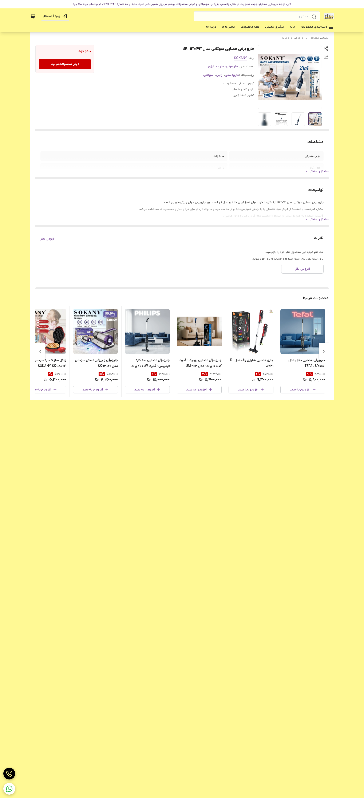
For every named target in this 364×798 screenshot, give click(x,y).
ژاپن (219, 75)
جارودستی (232, 75)
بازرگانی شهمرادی (319, 38)
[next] (40, 351)
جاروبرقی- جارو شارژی (292, 38)
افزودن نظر (47, 239)
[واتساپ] (9, 789)
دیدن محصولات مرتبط (65, 64)
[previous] (324, 351)
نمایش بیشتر (319, 171)
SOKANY (240, 58)
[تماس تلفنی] (9, 773)
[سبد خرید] (32, 16)
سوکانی (208, 75)
